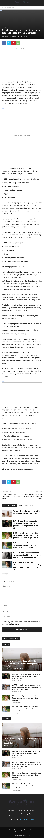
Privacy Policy (18, 830)
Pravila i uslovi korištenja (22, 832)
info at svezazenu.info (26, 819)
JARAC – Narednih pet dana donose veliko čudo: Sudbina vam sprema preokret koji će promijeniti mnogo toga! (26, 687)
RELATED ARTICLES (9, 506)
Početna (10, 830)
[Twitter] (9, 43)
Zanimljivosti (10, 7)
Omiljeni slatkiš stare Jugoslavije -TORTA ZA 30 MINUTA (11, 496)
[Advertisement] (22, 64)
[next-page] (6, 574)
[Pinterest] (13, 43)
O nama (32, 830)
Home (3, 7)
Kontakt (26, 830)
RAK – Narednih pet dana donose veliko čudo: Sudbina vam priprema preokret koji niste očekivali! (27, 555)
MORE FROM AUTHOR (26, 506)
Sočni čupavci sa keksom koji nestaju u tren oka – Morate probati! (32, 496)
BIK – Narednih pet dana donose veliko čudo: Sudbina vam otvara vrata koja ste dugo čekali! (25, 545)
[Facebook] (4, 43)
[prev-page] (3, 574)
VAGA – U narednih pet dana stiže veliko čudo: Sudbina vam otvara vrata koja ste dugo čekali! (26, 513)
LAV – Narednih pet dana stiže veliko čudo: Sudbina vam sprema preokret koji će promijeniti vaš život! (26, 676)
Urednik (5, 36)
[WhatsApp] (18, 43)
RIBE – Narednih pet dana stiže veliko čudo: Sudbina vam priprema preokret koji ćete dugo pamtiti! (27, 535)
